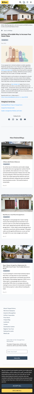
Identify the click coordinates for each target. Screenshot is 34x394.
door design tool (15, 84)
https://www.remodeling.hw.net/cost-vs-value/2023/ (14, 97)
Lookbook (6, 322)
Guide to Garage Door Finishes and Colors (11, 110)
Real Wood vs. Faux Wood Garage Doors (13, 214)
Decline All (17, 390)
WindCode (6, 333)
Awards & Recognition (9, 313)
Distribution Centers (9, 326)
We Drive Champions (9, 310)
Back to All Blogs (8, 30)
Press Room (6, 317)
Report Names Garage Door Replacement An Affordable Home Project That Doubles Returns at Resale (16, 267)
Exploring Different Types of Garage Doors (11, 105)
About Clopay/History (9, 308)
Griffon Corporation (8, 315)
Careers (5, 324)
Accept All (17, 386)
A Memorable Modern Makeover (11, 162)
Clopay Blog (6, 319)
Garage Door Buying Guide (7, 107)
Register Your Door (8, 329)
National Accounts (8, 331)
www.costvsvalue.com (6, 70)
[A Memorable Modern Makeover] (17, 150)
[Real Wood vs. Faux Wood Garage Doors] (17, 203)
